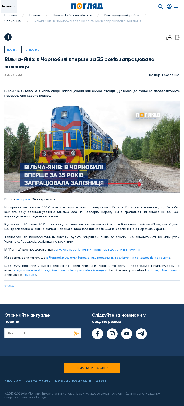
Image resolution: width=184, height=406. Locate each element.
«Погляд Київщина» (163, 270)
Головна (10, 15)
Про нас (12, 381)
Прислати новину (92, 368)
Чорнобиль (13, 21)
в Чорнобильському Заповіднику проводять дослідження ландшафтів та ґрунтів (108, 257)
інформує (23, 199)
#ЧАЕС (9, 285)
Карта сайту (38, 381)
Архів (101, 381)
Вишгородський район (121, 15)
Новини (35, 15)
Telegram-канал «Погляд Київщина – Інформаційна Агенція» (59, 270)
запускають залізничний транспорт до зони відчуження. (97, 249)
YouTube (29, 274)
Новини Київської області (72, 15)
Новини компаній (73, 381)
